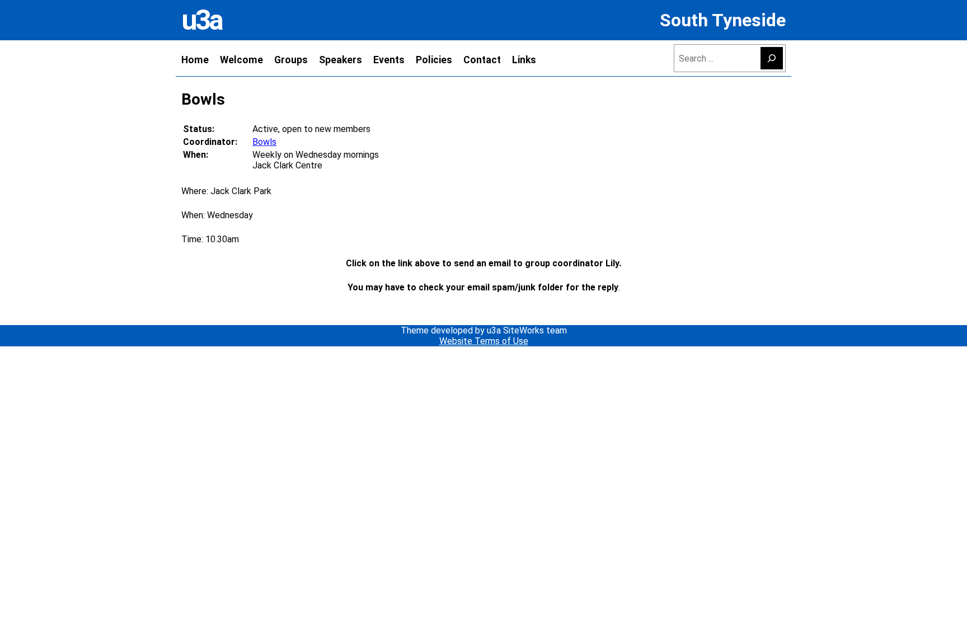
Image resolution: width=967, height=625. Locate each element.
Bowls (264, 142)
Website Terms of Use (483, 341)
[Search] (772, 58)
